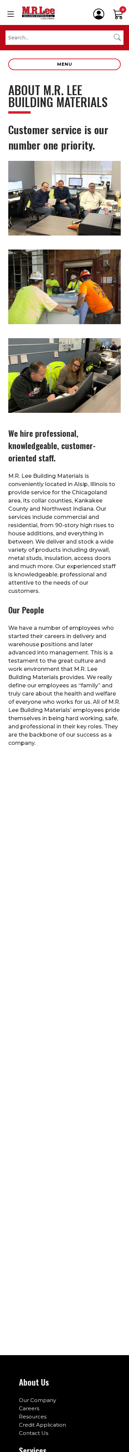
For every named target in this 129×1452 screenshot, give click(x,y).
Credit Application (42, 1425)
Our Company (37, 1400)
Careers (29, 1408)
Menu (64, 64)
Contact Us (33, 1433)
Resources (32, 1416)
